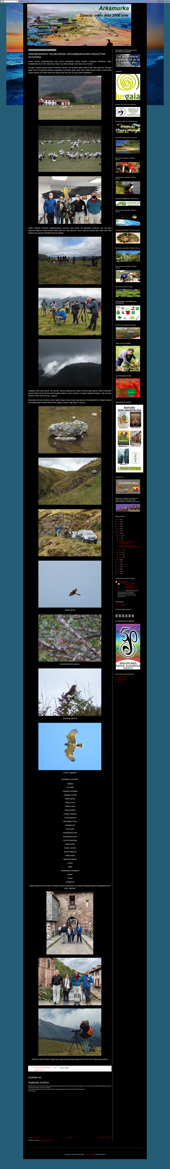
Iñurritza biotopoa (122, 582)
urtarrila (121, 557)
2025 (118, 521)
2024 (118, 524)
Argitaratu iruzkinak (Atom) (46, 1140)
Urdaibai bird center (122, 677)
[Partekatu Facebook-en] (66, 1068)
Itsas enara (120, 681)
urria (120, 537)
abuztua (121, 550)
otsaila (120, 554)
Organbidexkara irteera (39, 1070)
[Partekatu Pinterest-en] (68, 1068)
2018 (118, 562)
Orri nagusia (69, 1137)
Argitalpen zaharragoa (105, 1137)
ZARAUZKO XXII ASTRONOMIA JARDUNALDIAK (126, 542)
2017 (118, 564)
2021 (118, 531)
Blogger (92, 1154)
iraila (120, 540)
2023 (118, 526)
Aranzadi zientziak (122, 679)
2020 (118, 533)
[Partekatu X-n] (64, 1068)
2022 (118, 528)
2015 (118, 569)
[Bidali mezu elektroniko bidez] (61, 1068)
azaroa (121, 535)
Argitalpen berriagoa (34, 1137)
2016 (118, 566)
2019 (118, 559)
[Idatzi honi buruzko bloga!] (62, 1068)
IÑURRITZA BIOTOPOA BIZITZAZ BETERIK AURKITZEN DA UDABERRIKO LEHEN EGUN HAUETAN (131, 586)
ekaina (121, 552)
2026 (118, 519)
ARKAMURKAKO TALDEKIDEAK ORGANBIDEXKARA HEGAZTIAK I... (128, 546)
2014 (118, 571)
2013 (118, 573)
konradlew (87, 1154)
